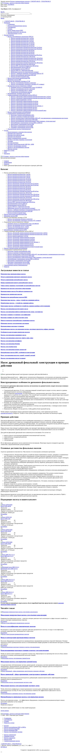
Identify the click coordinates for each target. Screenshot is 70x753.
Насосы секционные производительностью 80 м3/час (26, 55)
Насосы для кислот (9, 738)
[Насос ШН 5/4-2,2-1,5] (8, 579)
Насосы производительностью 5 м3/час (22, 41)
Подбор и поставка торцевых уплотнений (20, 139)
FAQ (5, 152)
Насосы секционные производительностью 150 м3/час (27, 58)
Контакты (7, 153)
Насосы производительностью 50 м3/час (22, 52)
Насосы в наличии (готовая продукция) (22, 116)
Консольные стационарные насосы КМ (22, 124)
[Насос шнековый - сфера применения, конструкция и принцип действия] (22, 671)
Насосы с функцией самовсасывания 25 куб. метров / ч (27, 106)
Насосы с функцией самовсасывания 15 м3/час (24, 102)
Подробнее (4, 514)
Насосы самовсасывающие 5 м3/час (21, 99)
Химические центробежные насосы (21, 92)
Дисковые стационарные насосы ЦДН (22, 127)
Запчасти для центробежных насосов (18, 147)
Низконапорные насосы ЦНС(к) (20, 69)
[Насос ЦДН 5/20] (6, 517)
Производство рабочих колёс (16, 135)
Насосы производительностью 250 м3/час (23, 61)
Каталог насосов (9, 35)
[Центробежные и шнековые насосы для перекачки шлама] (18, 693)
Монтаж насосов (12, 149)
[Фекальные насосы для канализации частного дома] (16, 682)
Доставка (10, 141)
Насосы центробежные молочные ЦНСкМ (23, 75)
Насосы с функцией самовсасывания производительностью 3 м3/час (31, 98)
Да (3, 12)
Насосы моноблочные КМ (11, 728)
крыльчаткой (18, 393)
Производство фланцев (14, 136)
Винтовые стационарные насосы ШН (22, 126)
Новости (6, 266)
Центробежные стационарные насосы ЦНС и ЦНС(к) (26, 122)
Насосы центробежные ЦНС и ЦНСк (15, 727)
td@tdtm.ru (4, 747)
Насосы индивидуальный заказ (20, 76)
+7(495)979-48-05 (35, 1)
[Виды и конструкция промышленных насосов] (15, 634)
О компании (11, 24)
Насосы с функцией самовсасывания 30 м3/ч (24, 107)
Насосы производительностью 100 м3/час (23, 56)
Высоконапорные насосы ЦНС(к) (21, 67)
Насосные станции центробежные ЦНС (22, 115)
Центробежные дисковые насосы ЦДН (19, 93)
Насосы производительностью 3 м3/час (22, 39)
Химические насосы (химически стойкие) (20, 86)
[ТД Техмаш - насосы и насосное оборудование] (15, 3)
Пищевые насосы (9, 736)
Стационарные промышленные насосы (19, 113)
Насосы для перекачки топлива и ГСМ (19, 81)
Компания (7, 22)
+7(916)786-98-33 (46, 1)
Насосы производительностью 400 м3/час (23, 64)
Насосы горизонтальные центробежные (19, 112)
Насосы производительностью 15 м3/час (22, 44)
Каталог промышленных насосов (20, 1)
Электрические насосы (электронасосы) (19, 129)
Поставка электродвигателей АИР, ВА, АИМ (21, 144)
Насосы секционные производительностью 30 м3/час (26, 49)
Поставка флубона (13, 143)
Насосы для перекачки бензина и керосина (23, 82)
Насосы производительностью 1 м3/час (22, 38)
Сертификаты (12, 27)
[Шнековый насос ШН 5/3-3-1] (10, 567)
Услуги (6, 130)
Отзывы (10, 29)
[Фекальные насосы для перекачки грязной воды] (15, 658)
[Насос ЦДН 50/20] (6, 529)
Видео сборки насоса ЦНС (15, 30)
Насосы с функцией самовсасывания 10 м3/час (24, 101)
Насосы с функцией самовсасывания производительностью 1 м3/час (31, 96)
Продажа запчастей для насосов (17, 32)
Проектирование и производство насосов (20, 132)
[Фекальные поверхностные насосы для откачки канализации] (19, 612)
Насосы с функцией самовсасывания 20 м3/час (24, 104)
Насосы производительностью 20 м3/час (22, 46)
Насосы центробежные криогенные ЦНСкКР (24, 119)
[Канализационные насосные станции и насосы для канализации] (20, 647)
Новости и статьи (9, 150)
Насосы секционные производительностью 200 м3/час (27, 59)
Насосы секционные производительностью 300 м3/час (27, 62)
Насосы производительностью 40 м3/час (22, 50)
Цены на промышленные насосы (17, 26)
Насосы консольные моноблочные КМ (19, 78)
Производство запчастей (15, 133)
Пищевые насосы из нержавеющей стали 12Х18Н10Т (26, 87)
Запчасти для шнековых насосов (17, 146)
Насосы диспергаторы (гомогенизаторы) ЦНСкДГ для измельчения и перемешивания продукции (39, 118)
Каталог (6, 725)
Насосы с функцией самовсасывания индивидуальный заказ (28, 110)
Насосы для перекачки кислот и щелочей (23, 89)
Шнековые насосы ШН (14, 79)
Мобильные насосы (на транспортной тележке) (24, 72)
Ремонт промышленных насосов (17, 138)
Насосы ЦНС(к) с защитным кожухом (22, 70)
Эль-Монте (11, 4)
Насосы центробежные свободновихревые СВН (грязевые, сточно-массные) (33, 121)
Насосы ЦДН (8, 739)
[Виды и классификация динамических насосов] (15, 623)
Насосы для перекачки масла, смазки (21, 90)
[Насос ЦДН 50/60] (6, 542)
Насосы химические (10, 734)
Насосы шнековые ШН (11, 730)
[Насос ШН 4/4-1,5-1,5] (8, 554)
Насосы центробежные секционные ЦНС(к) (20, 36)
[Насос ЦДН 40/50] (6, 504)
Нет (2, 12)
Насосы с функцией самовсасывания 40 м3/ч (24, 109)
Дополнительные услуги (15, 33)
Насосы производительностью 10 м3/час (22, 42)
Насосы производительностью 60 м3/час (22, 53)
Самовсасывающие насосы (12, 741)
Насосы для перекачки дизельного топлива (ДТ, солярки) (27, 84)
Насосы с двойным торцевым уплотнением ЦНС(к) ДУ (27, 73)
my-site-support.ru (45, 750)
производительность (7, 413)
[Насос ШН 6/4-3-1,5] (7, 592)
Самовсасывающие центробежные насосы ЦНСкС (22, 95)
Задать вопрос (5, 710)
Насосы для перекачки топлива (13, 732)
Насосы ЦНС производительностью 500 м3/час (24, 66)
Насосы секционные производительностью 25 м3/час (26, 47)
